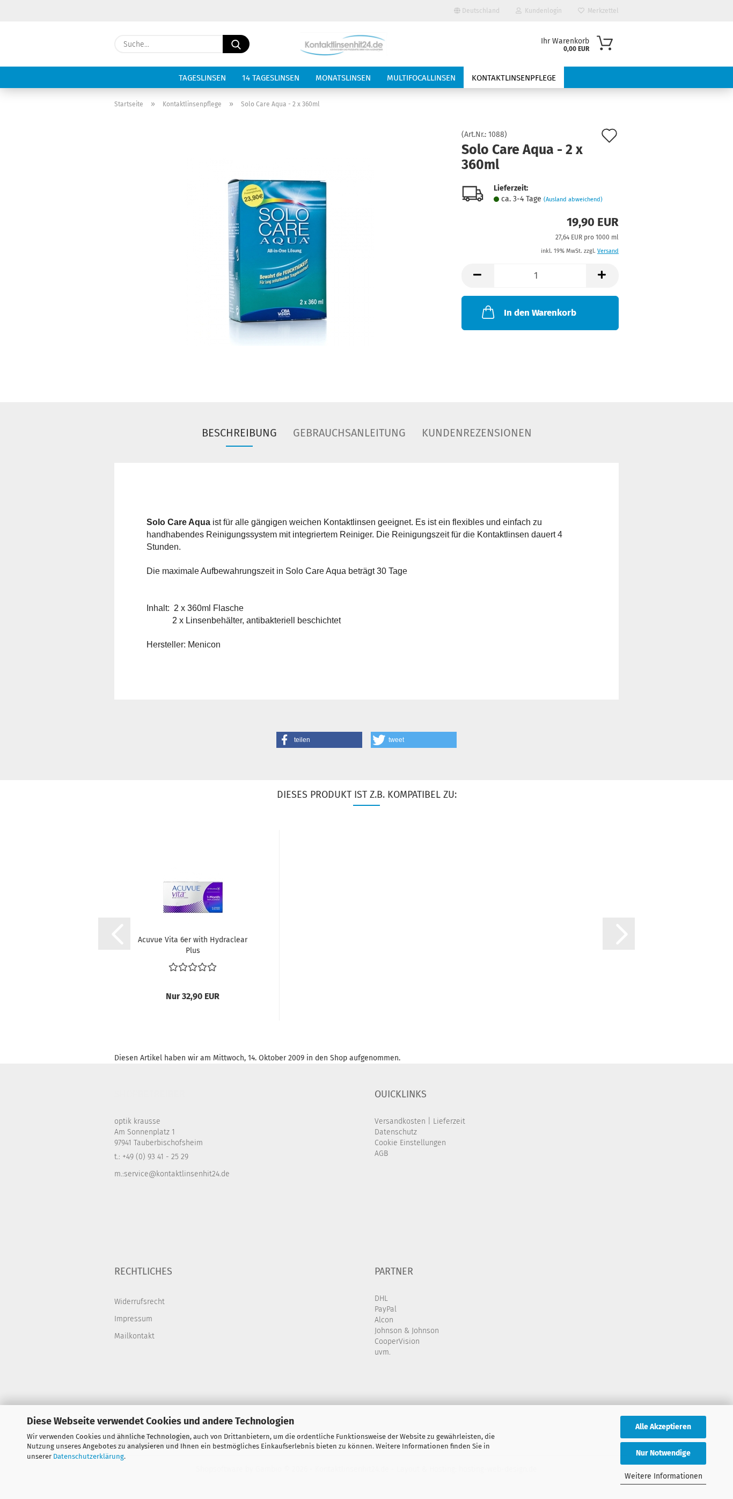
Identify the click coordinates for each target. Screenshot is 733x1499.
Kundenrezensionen (477, 432)
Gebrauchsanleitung (349, 432)
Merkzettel (601, 10)
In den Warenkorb (540, 312)
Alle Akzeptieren (663, 1426)
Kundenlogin (542, 10)
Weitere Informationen (663, 1476)
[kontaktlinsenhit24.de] (344, 44)
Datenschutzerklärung (88, 1456)
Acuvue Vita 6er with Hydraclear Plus (192, 944)
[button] (477, 276)
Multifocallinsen (421, 78)
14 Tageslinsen (270, 78)
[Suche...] (236, 44)
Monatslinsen (343, 78)
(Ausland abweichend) (573, 199)
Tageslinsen (202, 78)
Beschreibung (239, 432)
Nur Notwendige (663, 1453)
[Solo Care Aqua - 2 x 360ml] (280, 251)
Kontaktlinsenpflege (514, 78)
